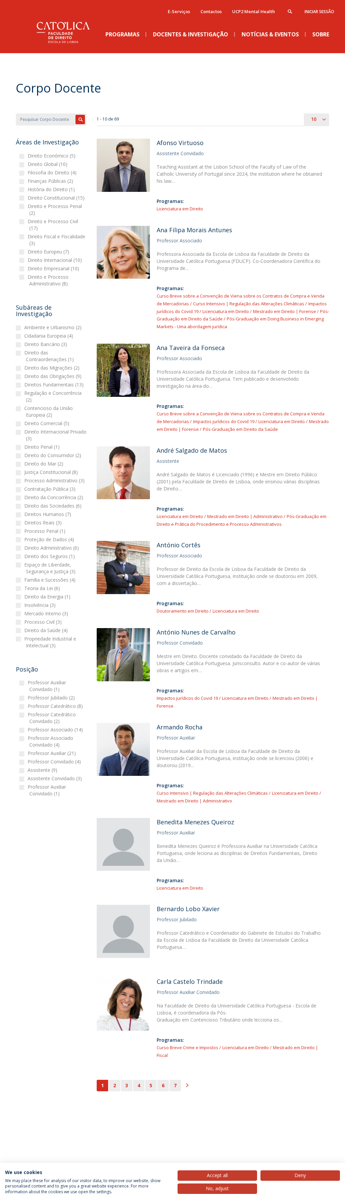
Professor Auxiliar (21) (52, 753)
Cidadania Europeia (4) (49, 336)
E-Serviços (179, 11)
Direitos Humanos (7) (48, 514)
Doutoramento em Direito (183, 611)
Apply (80, 119)
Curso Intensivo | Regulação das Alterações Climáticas (248, 304)
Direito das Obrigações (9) (54, 376)
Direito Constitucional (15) (57, 198)
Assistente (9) (43, 770)
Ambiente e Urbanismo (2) (54, 327)
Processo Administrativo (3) (55, 480)
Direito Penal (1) (43, 447)
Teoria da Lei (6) (43, 588)
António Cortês (178, 545)
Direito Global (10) (48, 164)
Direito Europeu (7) (49, 251)
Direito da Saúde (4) (47, 630)
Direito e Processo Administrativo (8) (48, 280)
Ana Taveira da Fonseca (191, 348)
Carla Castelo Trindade (190, 981)
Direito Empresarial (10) (54, 268)
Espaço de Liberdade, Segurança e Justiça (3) (50, 568)
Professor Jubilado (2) (52, 697)
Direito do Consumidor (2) (53, 455)
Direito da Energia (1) (48, 596)
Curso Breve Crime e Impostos (187, 1047)
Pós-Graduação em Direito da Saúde (240, 429)
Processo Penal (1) (45, 531)
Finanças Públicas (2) (51, 181)
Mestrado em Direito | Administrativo (245, 516)
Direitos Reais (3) (44, 522)
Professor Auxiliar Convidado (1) (47, 685)
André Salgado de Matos (192, 450)
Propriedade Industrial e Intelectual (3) (51, 642)
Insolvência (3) (41, 605)
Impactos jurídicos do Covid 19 (223, 421)
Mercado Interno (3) (47, 613)
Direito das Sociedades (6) (54, 506)
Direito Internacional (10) (55, 260)
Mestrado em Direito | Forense (284, 311)
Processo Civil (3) (44, 622)
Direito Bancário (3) (46, 344)
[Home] (66, 47)
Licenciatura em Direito (180, 209)
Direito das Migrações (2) (53, 368)
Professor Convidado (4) (55, 761)
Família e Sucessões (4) (50, 580)
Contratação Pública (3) (50, 489)
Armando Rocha (179, 727)
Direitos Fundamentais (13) (55, 384)
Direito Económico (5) (52, 155)
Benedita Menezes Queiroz (195, 822)
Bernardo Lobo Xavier (188, 909)
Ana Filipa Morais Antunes (194, 230)
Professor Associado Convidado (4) (51, 741)
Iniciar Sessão (319, 11)
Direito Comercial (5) (47, 423)
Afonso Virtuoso (180, 143)
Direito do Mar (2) (44, 463)
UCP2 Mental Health (253, 11)
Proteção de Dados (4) (50, 539)
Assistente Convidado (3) (55, 778)
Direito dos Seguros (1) (50, 556)
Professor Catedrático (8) (56, 706)
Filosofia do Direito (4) (52, 172)
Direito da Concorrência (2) (54, 497)
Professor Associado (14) (56, 729)
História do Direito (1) (52, 189)
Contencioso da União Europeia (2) (49, 411)
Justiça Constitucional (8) (52, 472)
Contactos (211, 11)
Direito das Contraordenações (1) (50, 356)
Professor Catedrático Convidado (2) (52, 717)
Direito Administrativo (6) (52, 548)
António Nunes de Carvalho (196, 632)
